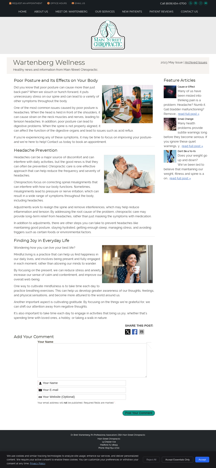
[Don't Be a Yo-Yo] (170, 157)
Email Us (80, 3)
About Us (41, 11)
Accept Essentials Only (177, 459)
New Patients (132, 11)
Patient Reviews (161, 11)
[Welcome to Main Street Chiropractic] (108, 48)
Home (22, 11)
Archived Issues (196, 62)
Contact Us (189, 11)
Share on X (128, 332)
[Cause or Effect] (170, 92)
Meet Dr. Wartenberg (72, 11)
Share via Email (142, 332)
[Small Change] (170, 125)
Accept (202, 459)
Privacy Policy (37, 463)
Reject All (151, 459)
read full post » (188, 114)
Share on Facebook (135, 332)
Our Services (105, 11)
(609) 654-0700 (176, 3)
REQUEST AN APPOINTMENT (27, 3)
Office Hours (58, 3)
